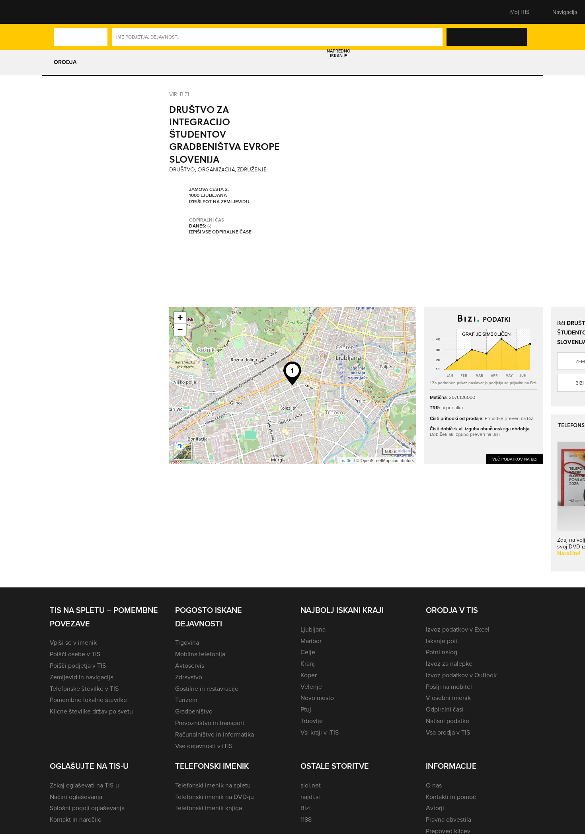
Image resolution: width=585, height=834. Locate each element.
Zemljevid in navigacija (81, 677)
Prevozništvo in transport (209, 722)
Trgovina (187, 642)
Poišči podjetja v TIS (78, 665)
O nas (434, 785)
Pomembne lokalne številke (88, 699)
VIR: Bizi (179, 94)
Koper (308, 675)
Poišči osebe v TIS (75, 653)
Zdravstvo (188, 677)
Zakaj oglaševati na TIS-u (84, 785)
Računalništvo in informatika (214, 734)
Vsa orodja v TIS (448, 732)
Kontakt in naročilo (75, 819)
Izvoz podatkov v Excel (457, 629)
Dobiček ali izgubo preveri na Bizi (465, 434)
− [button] (180, 329)
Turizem (186, 699)
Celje (307, 651)
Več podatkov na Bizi (514, 459)
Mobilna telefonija (200, 653)
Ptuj (305, 709)
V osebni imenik (448, 697)
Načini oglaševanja (76, 796)
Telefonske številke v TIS (84, 688)
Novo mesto (317, 697)
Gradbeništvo (194, 711)
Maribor (311, 640)
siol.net (310, 785)
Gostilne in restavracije (206, 688)
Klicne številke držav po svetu (91, 711)
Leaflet (346, 460)
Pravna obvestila (448, 819)
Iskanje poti (442, 640)
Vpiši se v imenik (73, 642)
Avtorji (435, 807)
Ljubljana (313, 629)
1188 (306, 819)
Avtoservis (189, 665)
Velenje (311, 686)
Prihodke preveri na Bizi (509, 418)
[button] (64, 12)
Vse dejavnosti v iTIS (203, 745)
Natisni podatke (447, 720)
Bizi (305, 807)
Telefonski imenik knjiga (208, 807)
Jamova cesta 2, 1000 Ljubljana (209, 192)
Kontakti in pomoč (451, 796)
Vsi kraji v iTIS (319, 732)
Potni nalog (441, 651)
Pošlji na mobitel (449, 686)
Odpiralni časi (445, 709)
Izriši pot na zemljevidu (219, 201)
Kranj (307, 663)
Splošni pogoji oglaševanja (87, 807)
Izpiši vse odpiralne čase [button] (220, 232)
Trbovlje (311, 720)
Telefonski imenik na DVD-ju (214, 796)
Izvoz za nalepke (449, 663)
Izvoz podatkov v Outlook (461, 675)
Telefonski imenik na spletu (213, 785)
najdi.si (310, 796)
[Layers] (182, 450)
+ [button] (180, 318)
